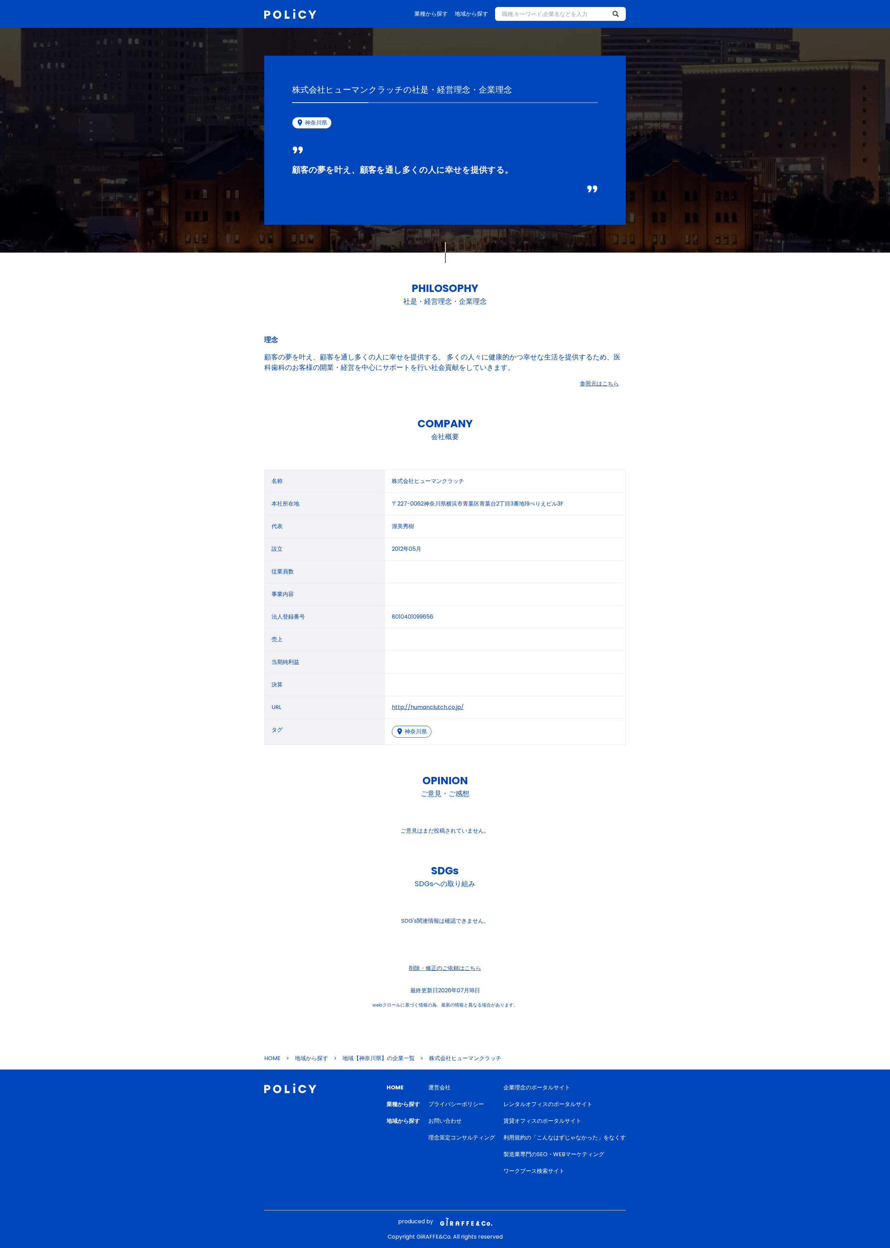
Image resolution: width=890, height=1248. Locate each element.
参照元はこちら (599, 384)
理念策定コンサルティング (461, 1138)
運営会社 (439, 1087)
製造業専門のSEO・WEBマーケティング (553, 1154)
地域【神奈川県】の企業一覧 (378, 1058)
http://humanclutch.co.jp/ (428, 707)
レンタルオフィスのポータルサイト (547, 1104)
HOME (272, 1058)
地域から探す (471, 14)
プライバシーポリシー (456, 1104)
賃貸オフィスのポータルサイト (542, 1121)
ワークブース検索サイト (534, 1171)
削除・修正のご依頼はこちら (445, 968)
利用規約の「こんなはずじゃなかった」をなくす (564, 1138)
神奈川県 (416, 732)
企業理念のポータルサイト (536, 1087)
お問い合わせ (445, 1121)
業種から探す (431, 14)
